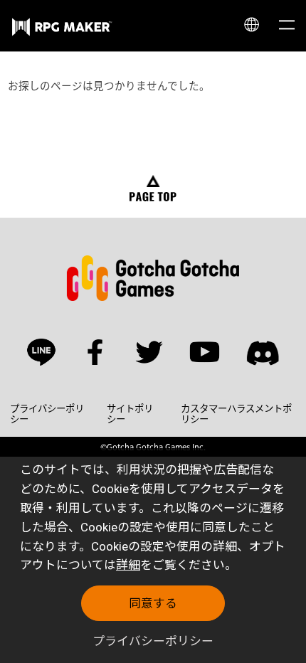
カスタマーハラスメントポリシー (236, 414)
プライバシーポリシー (153, 641)
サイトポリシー (130, 414)
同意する (153, 603)
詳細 (128, 565)
